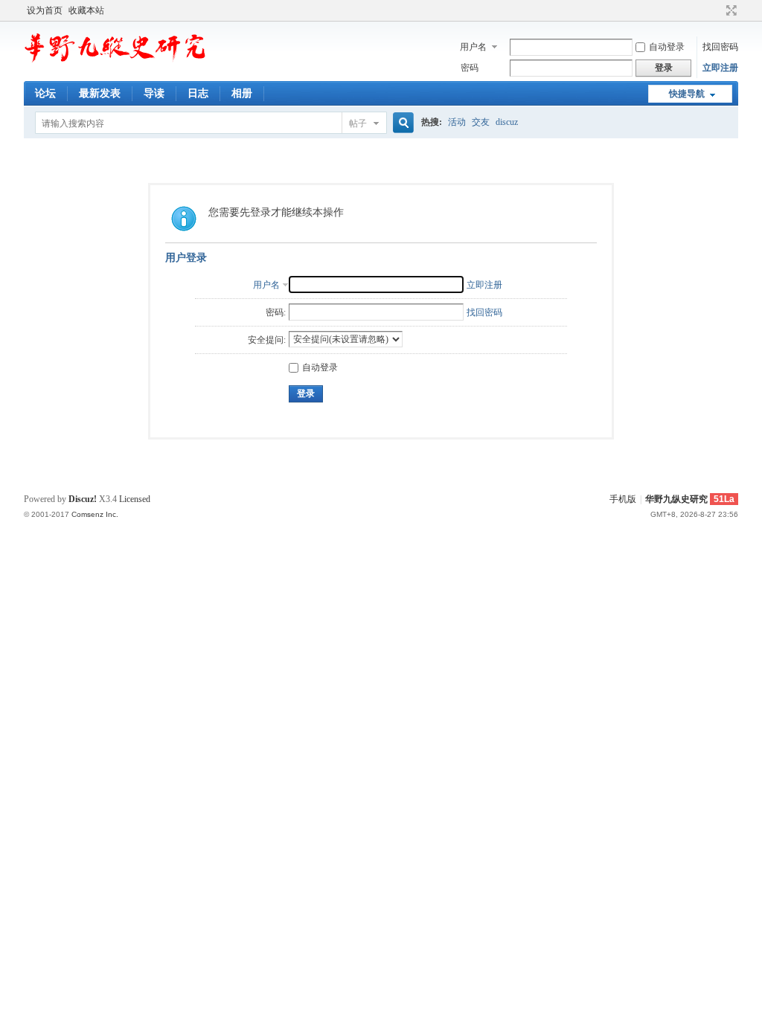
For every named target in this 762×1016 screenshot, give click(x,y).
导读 (154, 93)
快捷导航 (687, 94)
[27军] (117, 63)
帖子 (358, 123)
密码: (276, 312)
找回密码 (720, 47)
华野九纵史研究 (676, 499)
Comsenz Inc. (94, 514)
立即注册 (720, 67)
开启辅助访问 (717, 10)
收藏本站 (86, 10)
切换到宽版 (729, 10)
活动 (457, 122)
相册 (241, 93)
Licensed (134, 499)
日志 (198, 93)
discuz (507, 122)
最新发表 (100, 93)
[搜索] (401, 123)
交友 (481, 122)
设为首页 (45, 10)
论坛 (45, 93)
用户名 (473, 47)
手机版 (622, 499)
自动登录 (667, 47)
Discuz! (82, 499)
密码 (469, 67)
